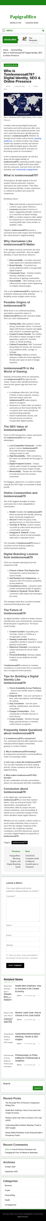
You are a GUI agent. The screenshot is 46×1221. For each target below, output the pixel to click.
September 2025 (11, 1172)
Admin (8, 86)
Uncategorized (10, 1205)
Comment (11, 896)
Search (6, 1083)
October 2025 (10, 1167)
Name (9, 925)
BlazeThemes (23, 1217)
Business (8, 1185)
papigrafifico (23, 16)
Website (9, 945)
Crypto (7, 1190)
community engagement (27, 170)
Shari (7, 1149)
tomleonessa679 (20, 842)
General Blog (11, 65)
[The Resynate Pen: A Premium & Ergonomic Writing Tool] (24, 39)
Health (7, 1200)
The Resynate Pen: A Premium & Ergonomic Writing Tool (34, 39)
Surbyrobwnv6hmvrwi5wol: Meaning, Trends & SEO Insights (27, 1037)
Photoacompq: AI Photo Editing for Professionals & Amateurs (27, 1058)
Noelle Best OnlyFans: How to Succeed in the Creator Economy (28, 989)
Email (9, 935)
